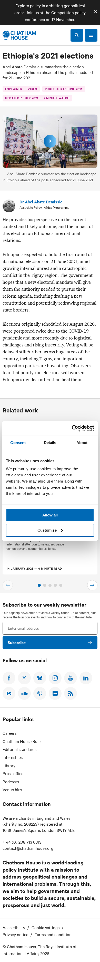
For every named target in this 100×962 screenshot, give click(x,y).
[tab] (39, 585)
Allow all (50, 515)
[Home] (19, 35)
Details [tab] (50, 442)
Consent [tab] (18, 442)
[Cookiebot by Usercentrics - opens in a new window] (72, 428)
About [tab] (82, 442)
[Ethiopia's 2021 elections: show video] (50, 141)
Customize (47, 530)
